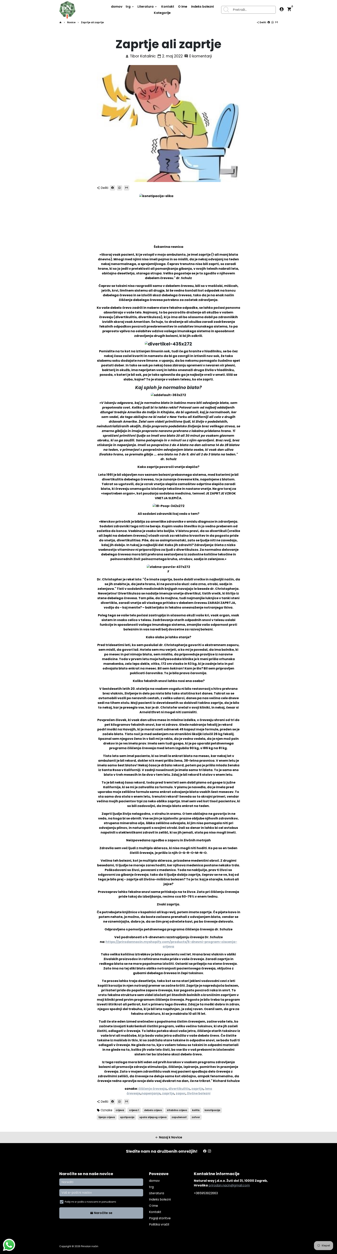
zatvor (196, 1117)
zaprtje (197, 1088)
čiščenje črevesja (152, 1088)
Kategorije (162, 13)
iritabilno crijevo (177, 1110)
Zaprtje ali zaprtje (92, 22)
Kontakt (167, 6)
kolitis (196, 1110)
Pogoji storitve (160, 1218)
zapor (180, 1093)
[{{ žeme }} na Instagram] (209, 1151)
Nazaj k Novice (168, 1137)
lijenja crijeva (106, 1117)
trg (130, 6)
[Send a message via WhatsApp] (9, 1245)
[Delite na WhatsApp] (272, 22)
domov (116, 6)
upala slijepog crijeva (153, 1117)
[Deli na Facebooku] (269, 22)
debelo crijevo (153, 1110)
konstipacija (212, 1110)
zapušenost (179, 1117)
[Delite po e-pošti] (276, 22)
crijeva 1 (134, 1110)
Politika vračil (159, 1224)
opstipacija (127, 1117)
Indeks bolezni (202, 6)
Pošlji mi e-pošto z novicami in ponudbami (90, 1201)
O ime (182, 6)
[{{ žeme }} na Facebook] (204, 1151)
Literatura (147, 6)
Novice (71, 22)
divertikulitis (179, 1088)
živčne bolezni (198, 1093)
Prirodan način (89, 1246)
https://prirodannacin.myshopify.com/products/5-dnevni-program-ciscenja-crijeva (171, 944)
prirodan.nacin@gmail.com (229, 1185)
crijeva (120, 1110)
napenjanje (151, 1093)
